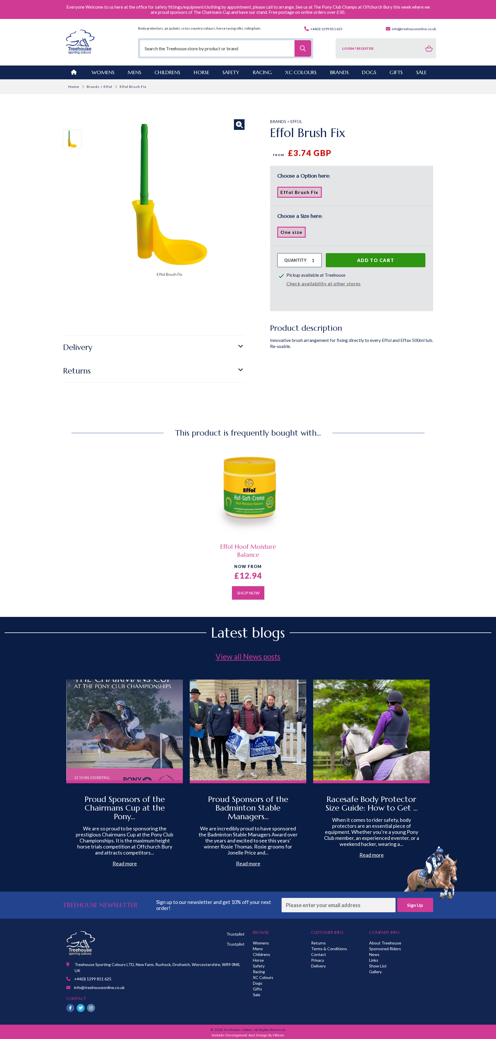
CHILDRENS (167, 72)
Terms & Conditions (329, 948)
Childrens (261, 954)
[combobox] (225, 48)
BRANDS (339, 72)
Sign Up (415, 905)
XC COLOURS (301, 72)
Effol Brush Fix (301, 193)
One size (293, 233)
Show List (378, 965)
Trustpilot (235, 934)
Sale (256, 994)
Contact (318, 954)
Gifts (257, 988)
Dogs (257, 983)
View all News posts (248, 656)
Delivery (77, 347)
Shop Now (248, 592)
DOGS (369, 72)
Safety (259, 965)
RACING (262, 72)
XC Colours (263, 977)
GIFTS (396, 72)
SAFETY (230, 72)
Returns (77, 371)
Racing (259, 971)
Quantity (295, 260)
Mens (134, 72)
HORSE (201, 72)
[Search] (302, 48)
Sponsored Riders (385, 948)
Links (373, 960)
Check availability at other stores (323, 283)
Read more (125, 863)
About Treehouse (385, 942)
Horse (258, 960)
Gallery (375, 971)
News (374, 954)
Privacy (317, 960)
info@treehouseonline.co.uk (413, 29)
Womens (103, 72)
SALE (421, 72)
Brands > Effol (99, 86)
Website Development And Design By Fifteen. (248, 1035)
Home (73, 86)
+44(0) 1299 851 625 (326, 29)
